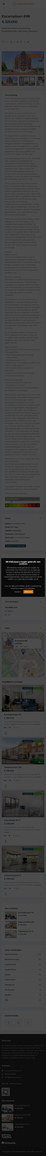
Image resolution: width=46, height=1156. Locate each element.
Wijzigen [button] (17, 592)
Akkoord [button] (28, 592)
